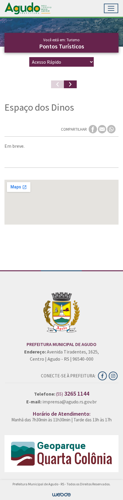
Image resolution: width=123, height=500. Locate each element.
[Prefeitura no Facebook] (103, 375)
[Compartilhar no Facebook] (93, 129)
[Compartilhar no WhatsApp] (111, 129)
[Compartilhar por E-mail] (102, 129)
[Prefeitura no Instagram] (114, 375)
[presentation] (57, 84)
